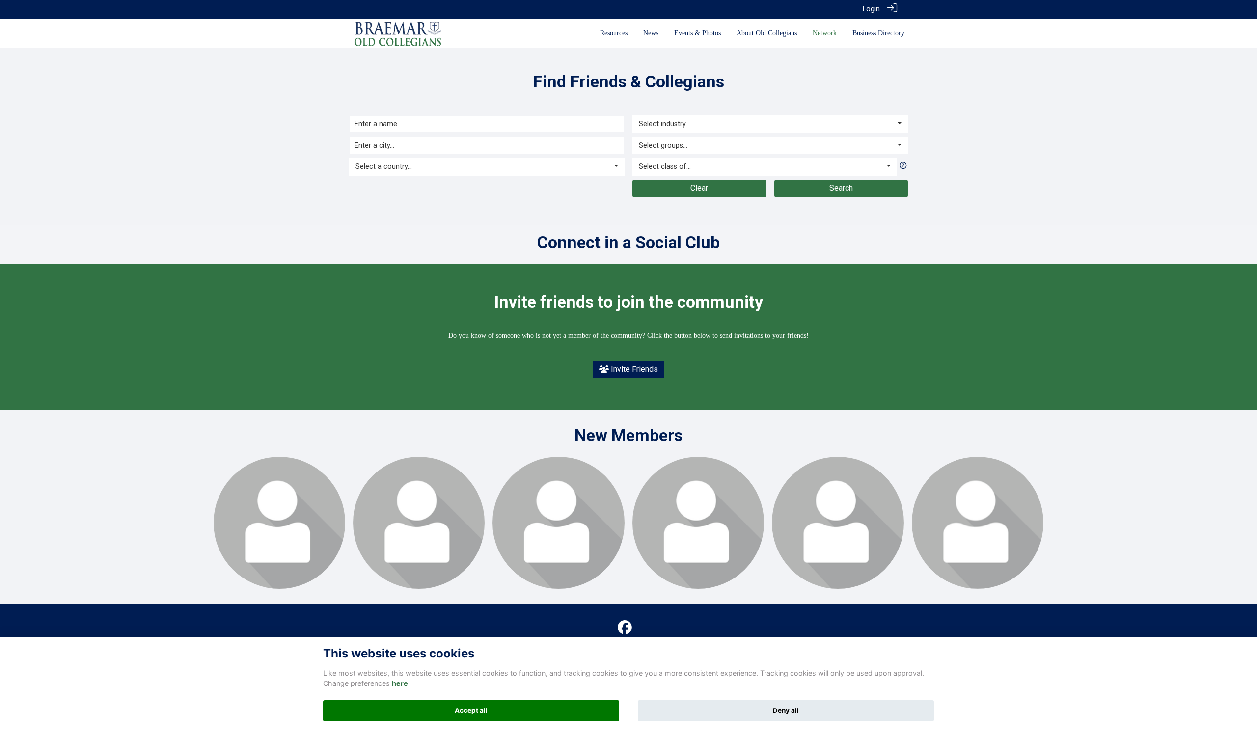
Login (871, 9)
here (400, 683)
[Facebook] (625, 628)
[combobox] (487, 167)
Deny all (786, 710)
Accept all (471, 710)
